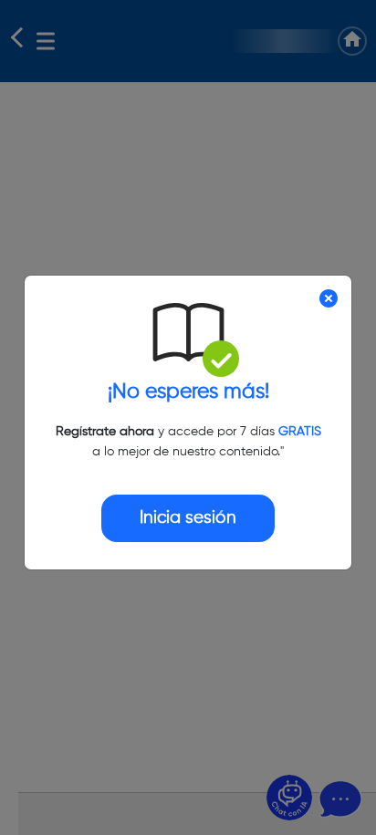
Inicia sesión (188, 518)
